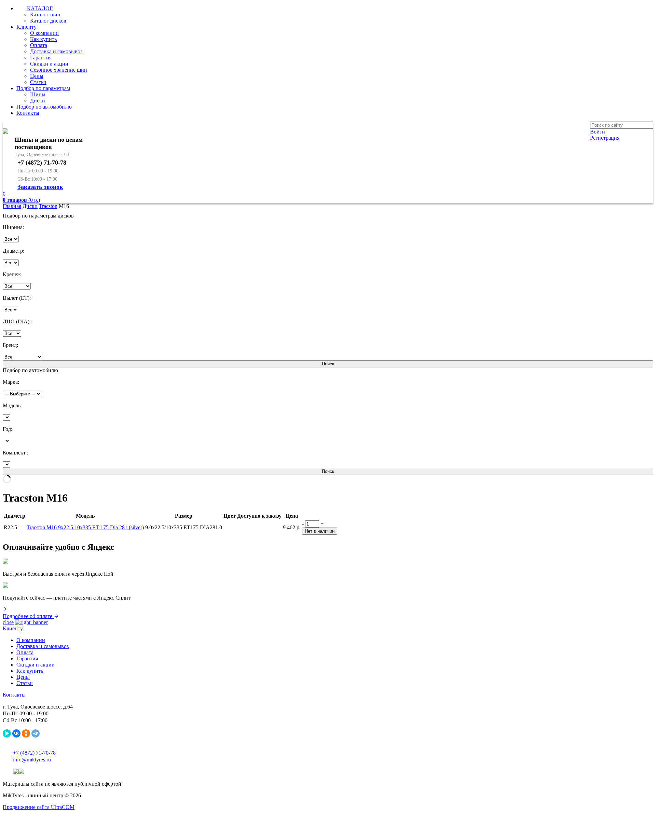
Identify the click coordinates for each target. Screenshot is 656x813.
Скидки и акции (49, 64)
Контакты (27, 113)
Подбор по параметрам (43, 88)
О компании (44, 33)
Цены (36, 76)
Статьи (38, 82)
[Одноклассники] (26, 733)
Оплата (38, 45)
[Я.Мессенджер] (7, 733)
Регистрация (604, 138)
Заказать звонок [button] (40, 186)
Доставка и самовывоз (56, 51)
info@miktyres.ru (32, 759)
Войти (597, 132)
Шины (37, 94)
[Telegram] (35, 733)
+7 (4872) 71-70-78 (34, 753)
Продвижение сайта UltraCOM (38, 807)
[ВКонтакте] (16, 733)
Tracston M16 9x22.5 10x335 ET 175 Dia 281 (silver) (85, 527)
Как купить (43, 39)
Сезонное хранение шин (58, 70)
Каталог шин (45, 14)
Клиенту (26, 27)
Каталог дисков (48, 21)
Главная (12, 206)
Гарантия (41, 57)
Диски (37, 100)
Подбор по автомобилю (44, 107)
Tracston (48, 206)
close (8, 622)
